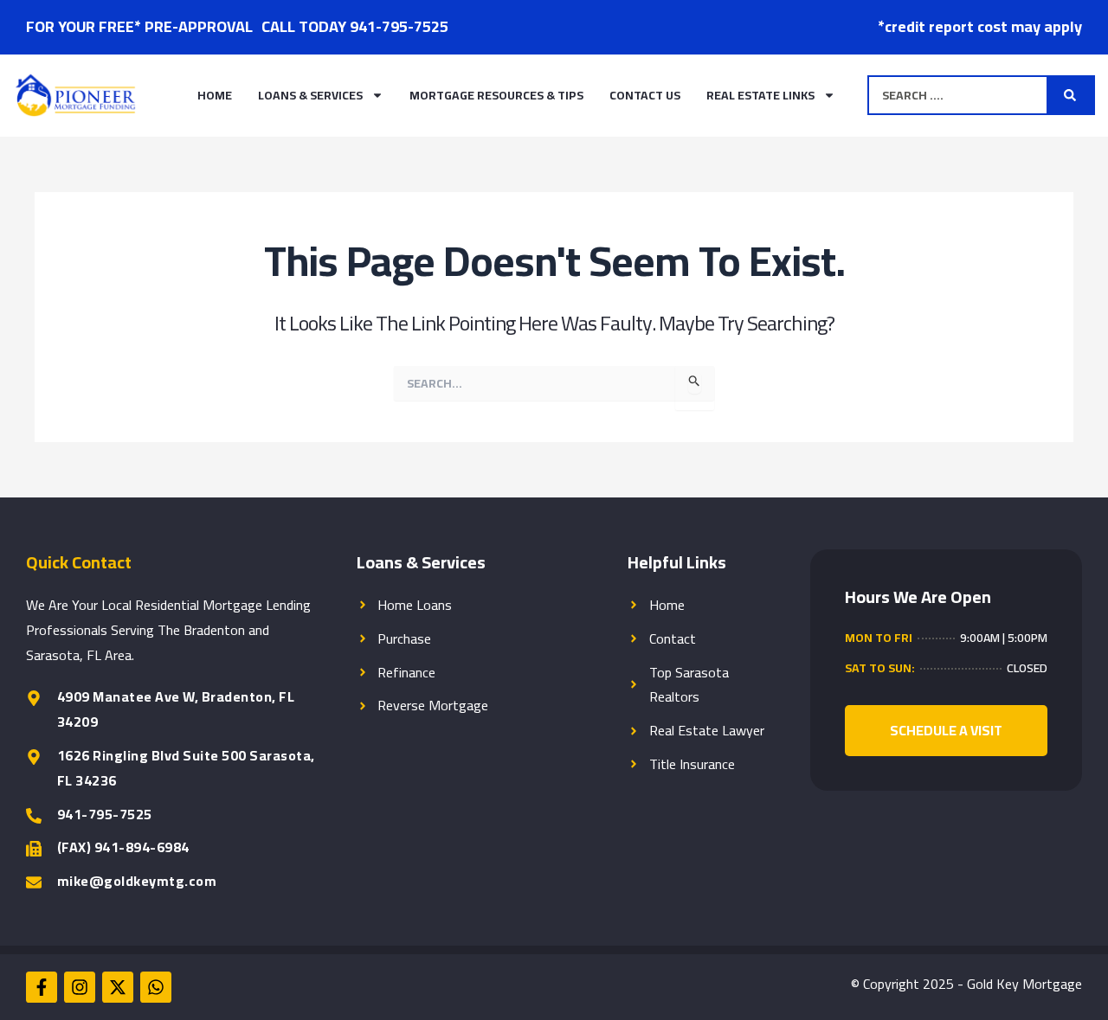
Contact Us (644, 95)
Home (214, 95)
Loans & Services (310, 95)
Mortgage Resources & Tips (496, 95)
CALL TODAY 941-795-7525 (354, 26)
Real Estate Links (760, 95)
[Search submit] (1070, 95)
